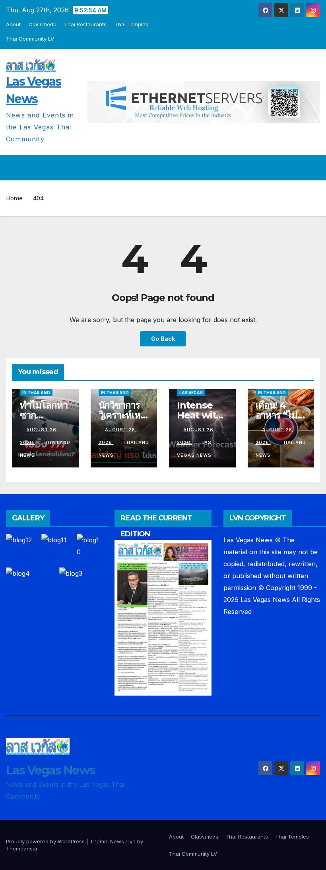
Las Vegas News (50, 770)
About (13, 24)
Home (14, 198)
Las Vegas (191, 392)
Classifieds (42, 24)
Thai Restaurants (85, 24)
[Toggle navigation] (312, 167)
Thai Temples (131, 24)
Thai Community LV (30, 38)
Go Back (163, 338)
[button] (297, 168)
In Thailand (36, 392)
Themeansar (21, 848)
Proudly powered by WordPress (46, 841)
